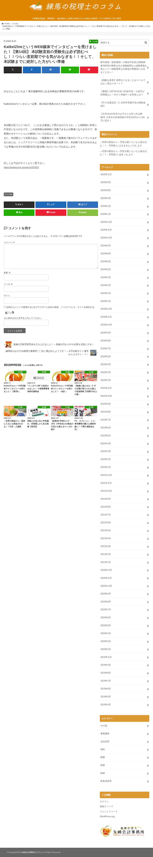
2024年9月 (105, 245)
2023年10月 (106, 325)
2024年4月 (105, 277)
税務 (102, 757)
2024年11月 (106, 230)
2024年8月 (105, 253)
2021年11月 (106, 483)
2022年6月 (105, 427)
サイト (7, 295)
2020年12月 (106, 570)
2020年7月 (105, 609)
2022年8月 (105, 412)
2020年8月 (105, 601)
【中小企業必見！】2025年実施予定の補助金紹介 (123, 104)
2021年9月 (105, 499)
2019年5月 (105, 696)
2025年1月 (105, 214)
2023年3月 (105, 372)
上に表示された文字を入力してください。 (23, 318)
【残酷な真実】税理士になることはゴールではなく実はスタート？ (122, 82)
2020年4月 (105, 633)
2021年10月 (106, 491)
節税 (102, 765)
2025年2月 (105, 206)
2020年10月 (106, 586)
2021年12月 (106, 475)
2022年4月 (105, 443)
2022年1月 (105, 467)
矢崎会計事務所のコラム (32, 852)
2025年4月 (105, 198)
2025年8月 (105, 190)
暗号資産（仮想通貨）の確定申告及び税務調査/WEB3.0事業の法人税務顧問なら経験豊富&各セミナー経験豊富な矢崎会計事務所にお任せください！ (123, 67)
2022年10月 (106, 396)
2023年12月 (106, 309)
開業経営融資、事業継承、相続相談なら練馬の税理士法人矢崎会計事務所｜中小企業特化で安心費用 (77, 18)
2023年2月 (105, 380)
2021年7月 (105, 515)
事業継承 (104, 733)
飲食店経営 (106, 781)
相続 (102, 749)
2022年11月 (106, 388)
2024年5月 (105, 269)
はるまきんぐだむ (128, 145)
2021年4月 (105, 538)
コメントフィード (109, 811)
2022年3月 (105, 451)
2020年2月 (105, 649)
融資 (102, 773)
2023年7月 (105, 348)
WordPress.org (107, 816)
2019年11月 (106, 657)
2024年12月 (106, 222)
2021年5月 (105, 530)
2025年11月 (106, 174)
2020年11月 (106, 578)
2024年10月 (106, 238)
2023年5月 (105, 356)
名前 (7, 272)
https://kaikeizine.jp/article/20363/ (21, 167)
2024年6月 (105, 261)
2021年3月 (105, 546)
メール (8, 284)
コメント (9, 242)
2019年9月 (105, 665)
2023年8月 (105, 340)
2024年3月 (105, 285)
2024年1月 (105, 301)
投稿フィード (106, 806)
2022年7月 (105, 420)
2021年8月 (105, 507)
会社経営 (104, 741)
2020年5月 (105, 625)
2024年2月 (105, 293)
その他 (9, 194)
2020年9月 (105, 594)
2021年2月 (105, 554)
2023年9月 (105, 332)
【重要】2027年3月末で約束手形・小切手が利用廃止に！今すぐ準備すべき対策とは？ (122, 93)
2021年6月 (105, 522)
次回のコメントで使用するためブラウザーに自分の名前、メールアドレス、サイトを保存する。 (51, 307)
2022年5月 (105, 435)
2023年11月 (106, 317)
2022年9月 (105, 404)
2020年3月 (105, 641)
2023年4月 (105, 364)
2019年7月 (105, 681)
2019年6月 (105, 689)
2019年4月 (105, 704)
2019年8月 (105, 673)
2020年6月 (105, 617)
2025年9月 (105, 182)
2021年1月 (105, 562)
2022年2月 (105, 459)
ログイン (104, 801)
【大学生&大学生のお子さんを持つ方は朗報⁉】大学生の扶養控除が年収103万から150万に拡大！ (122, 117)
